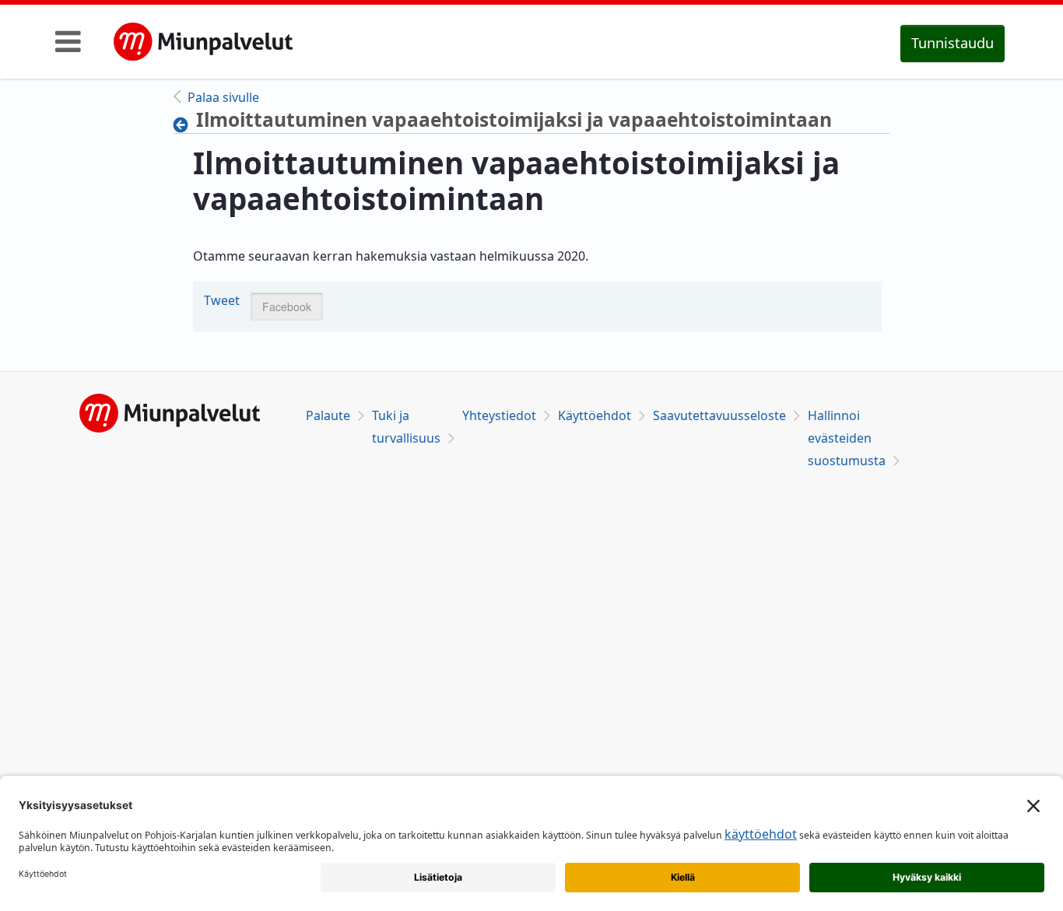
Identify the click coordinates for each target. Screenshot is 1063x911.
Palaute (328, 415)
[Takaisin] (185, 124)
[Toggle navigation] (68, 41)
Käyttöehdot (594, 415)
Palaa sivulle (223, 97)
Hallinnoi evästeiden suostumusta (847, 438)
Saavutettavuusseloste (719, 415)
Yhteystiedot (499, 415)
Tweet (222, 300)
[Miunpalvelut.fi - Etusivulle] (203, 42)
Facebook (286, 306)
